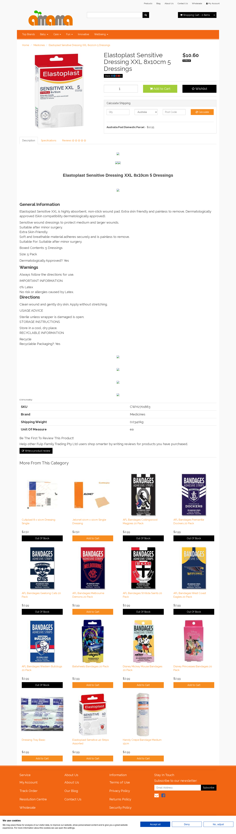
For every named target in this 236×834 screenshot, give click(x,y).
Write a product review (37, 450)
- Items (196, 15)
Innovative (83, 34)
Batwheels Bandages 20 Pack (90, 666)
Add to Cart (161, 89)
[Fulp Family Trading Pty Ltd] (51, 17)
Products (148, 3)
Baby (43, 34)
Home (25, 45)
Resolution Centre (33, 799)
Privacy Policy (119, 791)
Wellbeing (100, 34)
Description (28, 140)
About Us (169, 3)
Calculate (203, 112)
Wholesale (197, 3)
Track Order (28, 791)
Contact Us (183, 3)
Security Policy (120, 807)
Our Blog (71, 791)
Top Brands (28, 34)
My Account (28, 782)
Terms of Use (119, 782)
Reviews (67, 140)
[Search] (145, 15)
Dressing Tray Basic (33, 739)
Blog (158, 3)
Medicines (39, 45)
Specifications (48, 140)
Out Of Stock (42, 538)
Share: (108, 76)
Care (56, 34)
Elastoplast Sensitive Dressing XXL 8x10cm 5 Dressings (79, 45)
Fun (68, 34)
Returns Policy (120, 799)
